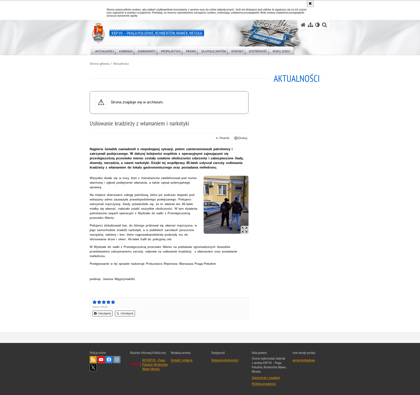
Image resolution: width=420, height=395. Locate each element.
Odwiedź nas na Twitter (93, 367)
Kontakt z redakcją (181, 360)
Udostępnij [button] (104, 313)
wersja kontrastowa (303, 360)
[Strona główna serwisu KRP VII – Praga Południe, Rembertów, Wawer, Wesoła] (303, 25)
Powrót (224, 138)
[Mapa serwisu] (310, 25)
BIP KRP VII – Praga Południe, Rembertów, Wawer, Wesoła (155, 364)
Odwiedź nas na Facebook (108, 359)
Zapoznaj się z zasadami (266, 377)
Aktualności (121, 63)
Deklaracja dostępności (224, 360)
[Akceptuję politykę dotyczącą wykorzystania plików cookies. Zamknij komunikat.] (310, 3)
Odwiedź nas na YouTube (101, 359)
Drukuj (242, 138)
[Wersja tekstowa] (317, 25)
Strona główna (100, 63)
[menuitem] (104, 50)
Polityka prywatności (264, 383)
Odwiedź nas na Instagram (116, 359)
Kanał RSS (93, 359)
